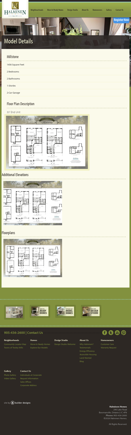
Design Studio (72, 9)
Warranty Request (108, 347)
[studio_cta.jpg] (91, 311)
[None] (14, 311)
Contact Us (119, 9)
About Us (85, 9)
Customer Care (107, 344)
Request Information (29, 378)
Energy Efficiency (87, 351)
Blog (82, 361)
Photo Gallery (10, 375)
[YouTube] (118, 332)
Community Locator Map (15, 344)
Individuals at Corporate (31, 375)
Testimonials (85, 347)
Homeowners (97, 9)
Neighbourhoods (37, 9)
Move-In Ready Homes (55, 9)
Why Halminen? (86, 344)
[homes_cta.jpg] (40, 311)
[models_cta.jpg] (65, 311)
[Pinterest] (124, 332)
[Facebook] (105, 332)
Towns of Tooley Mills (13, 347)
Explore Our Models (39, 347)
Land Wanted (85, 358)
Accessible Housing (88, 354)
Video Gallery (10, 378)
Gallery (109, 9)
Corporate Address (28, 385)
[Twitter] (111, 332)
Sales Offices (25, 382)
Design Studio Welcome (64, 344)
